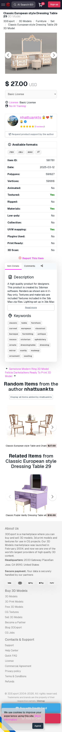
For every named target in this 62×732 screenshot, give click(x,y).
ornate (12, 345)
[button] (52, 427)
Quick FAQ (11, 655)
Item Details (13, 266)
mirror (12, 350)
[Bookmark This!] (52, 438)
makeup (35, 350)
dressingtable (28, 345)
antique (42, 334)
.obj (20, 152)
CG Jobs (10, 632)
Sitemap (41, 701)
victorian (25, 339)
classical (40, 328)
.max (30, 152)
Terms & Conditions (15, 676)
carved (13, 328)
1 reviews (39, 126)
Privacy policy (13, 671)
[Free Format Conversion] (38, 152)
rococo (12, 339)
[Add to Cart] (45, 438)
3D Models (11, 596)
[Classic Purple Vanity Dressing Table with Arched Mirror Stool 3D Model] (31, 493)
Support (9, 645)
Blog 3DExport (13, 627)
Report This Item (33, 258)
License (9, 661)
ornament (14, 356)
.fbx (11, 152)
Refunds (9, 681)
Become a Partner (15, 622)
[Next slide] (53, 55)
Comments (29, 266)
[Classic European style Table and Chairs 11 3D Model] (31, 424)
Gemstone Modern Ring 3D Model (29, 369)
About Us (12, 528)
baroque (13, 334)
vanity (23, 350)
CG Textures (12, 612)
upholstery (40, 339)
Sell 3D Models (13, 617)
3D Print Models (14, 601)
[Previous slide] (8, 55)
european (26, 328)
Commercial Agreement (18, 666)
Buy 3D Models (16, 591)
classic (13, 323)
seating (28, 356)
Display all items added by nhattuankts (31, 397)
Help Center (11, 650)
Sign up (54, 4)
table (24, 323)
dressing (44, 345)
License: (14, 102)
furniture (36, 323)
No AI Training (17, 106)
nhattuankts (30, 117)
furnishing (27, 334)
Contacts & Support (19, 639)
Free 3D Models (14, 606)
